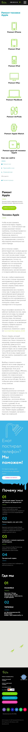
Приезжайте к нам (8, 168)
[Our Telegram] (16, 709)
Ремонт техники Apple (7, 676)
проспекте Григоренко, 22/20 (14, 331)
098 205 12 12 (14, 2)
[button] (21, 646)
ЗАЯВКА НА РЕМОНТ (9, 208)
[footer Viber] (4, 709)
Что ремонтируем (6, 687)
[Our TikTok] (25, 709)
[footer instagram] (8, 709)
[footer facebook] (12, 709)
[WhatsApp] (20, 709)
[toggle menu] (25, 2)
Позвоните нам (7, 172)
